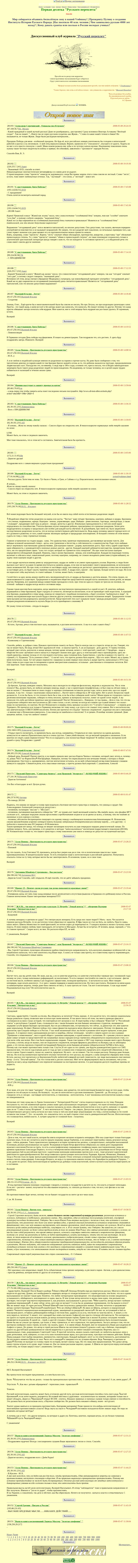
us (21, 388)
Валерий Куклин (29, 297)
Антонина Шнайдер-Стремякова (36, 947)
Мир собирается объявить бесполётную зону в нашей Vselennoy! (50, 19)
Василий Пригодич (123, 90)
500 (75, 1537)
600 (80, 1537)
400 (71, 1537)
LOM (21, 476)
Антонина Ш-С (28, 875)
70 (48, 1537)
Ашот (24, 166)
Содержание (47, 7)
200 (63, 1537)
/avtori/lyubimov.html (122, 476)
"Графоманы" (125, 86)
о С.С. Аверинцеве (30, 1212)
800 (88, 1537)
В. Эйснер (24, 129)
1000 (98, 1537)
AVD (23, 190)
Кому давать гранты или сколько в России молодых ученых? (74, 25)
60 (45, 1537)
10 (29, 1537)
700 (84, 1537)
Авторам (58, 7)
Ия (21, 456)
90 (55, 1537)
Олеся (24, 1267)
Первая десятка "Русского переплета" (69, 9)
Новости (64, 7)
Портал (41, 7)
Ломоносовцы (27, 407)
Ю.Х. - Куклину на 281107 (33, 1362)
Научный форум (94, 7)
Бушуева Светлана (30, 1288)
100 (58, 1537)
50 (42, 1537)
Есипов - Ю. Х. (29, 1182)
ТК (21, 255)
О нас (53, 7)
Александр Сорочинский (33, 730)
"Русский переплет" (91, 36)
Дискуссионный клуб (83, 7)
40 (39, 1537)
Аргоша (23, 797)
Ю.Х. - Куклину (28, 506)
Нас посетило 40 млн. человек (71, 22)
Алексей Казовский (30, 753)
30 (35, 1537)
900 (93, 1537)
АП (23, 423)
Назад (9, 1534)
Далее (15, 1534)
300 (67, 1537)
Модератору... (125, 1545)
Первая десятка (72, 7)
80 (52, 1537)
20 (32, 1537)
